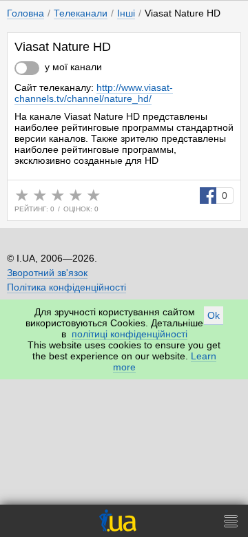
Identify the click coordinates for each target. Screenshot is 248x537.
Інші (126, 13)
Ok (213, 315)
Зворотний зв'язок (47, 272)
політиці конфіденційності (129, 333)
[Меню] (231, 520)
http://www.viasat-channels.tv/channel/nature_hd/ (93, 93)
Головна (25, 13)
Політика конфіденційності (66, 287)
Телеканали (80, 13)
